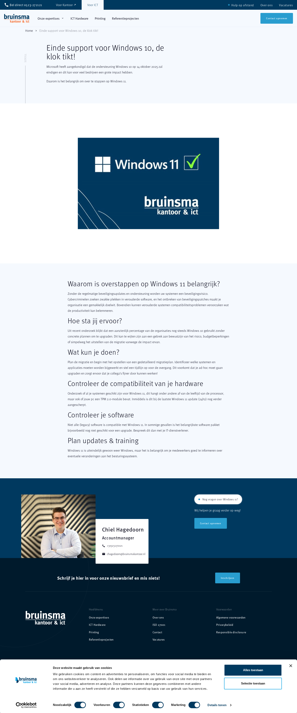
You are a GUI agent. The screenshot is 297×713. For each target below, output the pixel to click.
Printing (94, 632)
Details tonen (216, 705)
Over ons (158, 617)
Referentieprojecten (101, 639)
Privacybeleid (224, 625)
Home (29, 30)
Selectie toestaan (253, 683)
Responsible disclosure (231, 632)
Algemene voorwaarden (231, 617)
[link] (16, 18)
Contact (157, 632)
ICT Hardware (97, 625)
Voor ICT (92, 5)
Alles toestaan (253, 670)
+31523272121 (112, 545)
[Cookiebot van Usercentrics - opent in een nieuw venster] (26, 705)
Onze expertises (99, 617)
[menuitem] (242, 5)
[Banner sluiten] (290, 665)
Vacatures (159, 639)
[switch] (114, 703)
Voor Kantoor (66, 5)
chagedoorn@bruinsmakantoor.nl (123, 554)
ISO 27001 (159, 625)
